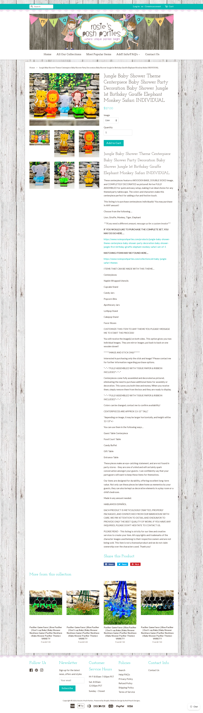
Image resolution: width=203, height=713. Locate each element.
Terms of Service (127, 692)
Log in (136, 6)
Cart (171, 6)
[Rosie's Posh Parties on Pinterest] (36, 670)
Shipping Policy (126, 687)
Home (47, 54)
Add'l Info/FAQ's (127, 54)
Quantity (108, 127)
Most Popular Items (98, 54)
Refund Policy (125, 683)
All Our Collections (68, 54)
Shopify (106, 700)
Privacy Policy (126, 679)
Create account (153, 6)
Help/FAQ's (124, 674)
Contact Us (152, 54)
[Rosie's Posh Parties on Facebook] (31, 670)
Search (122, 670)
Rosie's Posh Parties (85, 700)
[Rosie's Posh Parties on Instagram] (41, 670)
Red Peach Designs (132, 700)
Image (107, 115)
